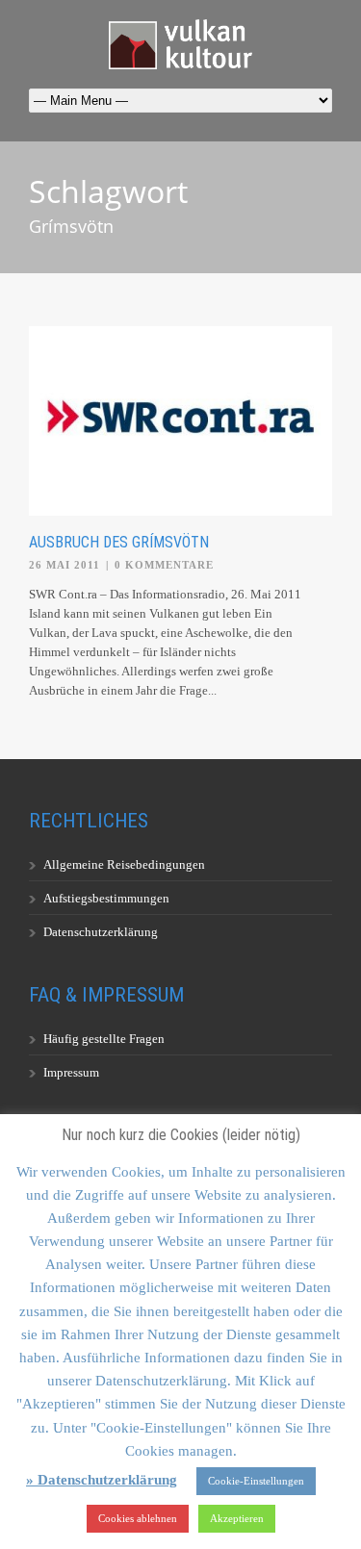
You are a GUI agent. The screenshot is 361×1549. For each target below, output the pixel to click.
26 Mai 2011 (64, 565)
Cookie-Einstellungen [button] (256, 1480)
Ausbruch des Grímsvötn (119, 542)
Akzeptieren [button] (237, 1518)
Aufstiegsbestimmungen (106, 898)
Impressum (71, 1072)
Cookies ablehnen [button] (137, 1518)
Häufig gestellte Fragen (104, 1038)
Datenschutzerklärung (100, 932)
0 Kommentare (164, 565)
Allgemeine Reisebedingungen (124, 864)
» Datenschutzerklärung (101, 1479)
